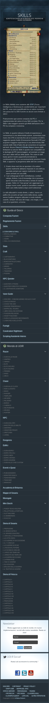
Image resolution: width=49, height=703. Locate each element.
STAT (32, 104)
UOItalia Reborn (20, 698)
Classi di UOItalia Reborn (24, 147)
